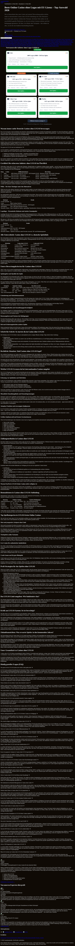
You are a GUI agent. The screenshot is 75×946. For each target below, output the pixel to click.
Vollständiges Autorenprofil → (8, 882)
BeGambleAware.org (47, 124)
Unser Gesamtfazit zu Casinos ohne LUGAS (32, 46)
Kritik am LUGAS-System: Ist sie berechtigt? (48, 44)
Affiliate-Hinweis (21, 937)
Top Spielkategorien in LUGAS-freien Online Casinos (46, 43)
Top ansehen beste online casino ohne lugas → (15, 29)
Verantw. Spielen (40, 937)
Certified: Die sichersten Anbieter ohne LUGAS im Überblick (46, 39)
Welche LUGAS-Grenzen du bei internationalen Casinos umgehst (42, 42)
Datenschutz (3, 937)
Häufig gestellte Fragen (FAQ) (51, 46)
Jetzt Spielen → (37, 67)
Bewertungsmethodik (31, 937)
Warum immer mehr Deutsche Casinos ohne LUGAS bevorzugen (16, 39)
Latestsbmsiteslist (5, 1)
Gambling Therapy (8, 932)
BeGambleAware (18, 932)
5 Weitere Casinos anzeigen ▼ (37, 120)
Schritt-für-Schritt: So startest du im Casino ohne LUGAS (58, 40)
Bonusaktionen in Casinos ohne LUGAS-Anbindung (20, 43)
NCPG (25, 932)
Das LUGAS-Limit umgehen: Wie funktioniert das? (23, 44)
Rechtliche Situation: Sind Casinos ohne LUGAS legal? (14, 42)
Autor (2, 2)
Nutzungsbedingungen (12, 937)
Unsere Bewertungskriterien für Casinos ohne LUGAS (32, 40)
